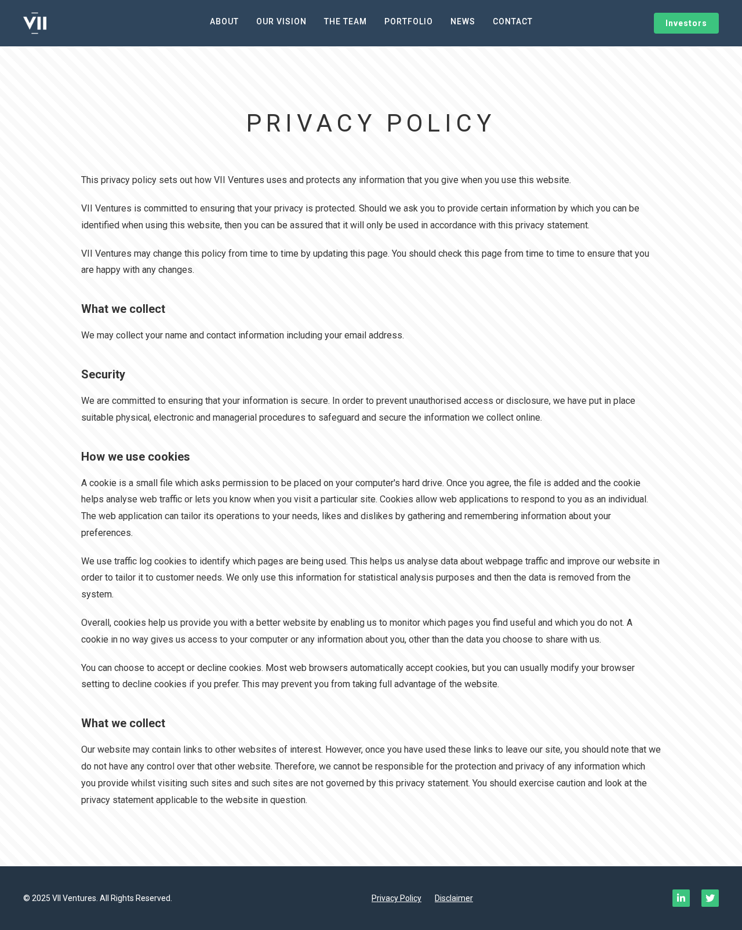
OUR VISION (281, 21)
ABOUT (224, 21)
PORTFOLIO (408, 21)
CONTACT (513, 21)
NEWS (462, 21)
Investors (686, 23)
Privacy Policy (396, 898)
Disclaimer (454, 898)
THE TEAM (345, 21)
